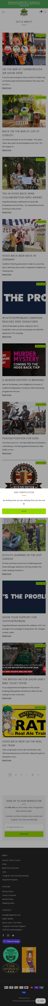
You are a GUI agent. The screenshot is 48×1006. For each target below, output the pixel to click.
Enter (24, 511)
